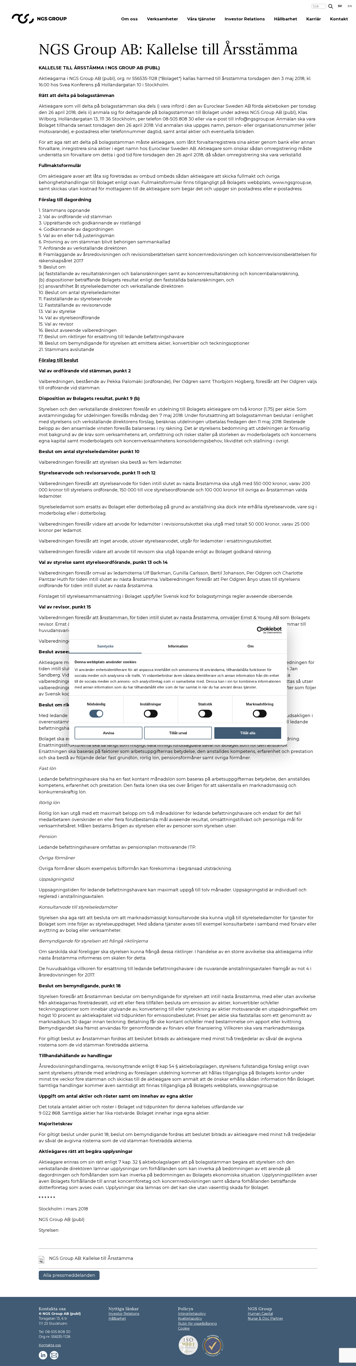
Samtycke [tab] (105, 646)
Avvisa (108, 733)
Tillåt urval (178, 733)
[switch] (151, 714)
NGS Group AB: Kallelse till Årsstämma (91, 1258)
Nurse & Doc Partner (265, 1318)
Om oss (129, 18)
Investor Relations (245, 18)
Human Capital (260, 1313)
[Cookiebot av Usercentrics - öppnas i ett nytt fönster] (260, 630)
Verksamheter (162, 18)
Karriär (313, 18)
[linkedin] (43, 1355)
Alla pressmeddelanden (69, 1275)
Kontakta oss (50, 1345)
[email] (54, 1355)
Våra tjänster (201, 18)
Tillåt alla (247, 733)
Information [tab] (178, 646)
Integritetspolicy (192, 1313)
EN (350, 6)
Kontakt (339, 18)
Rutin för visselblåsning (197, 1323)
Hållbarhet (285, 18)
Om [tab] (251, 646)
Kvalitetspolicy (190, 1318)
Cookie (184, 1328)
